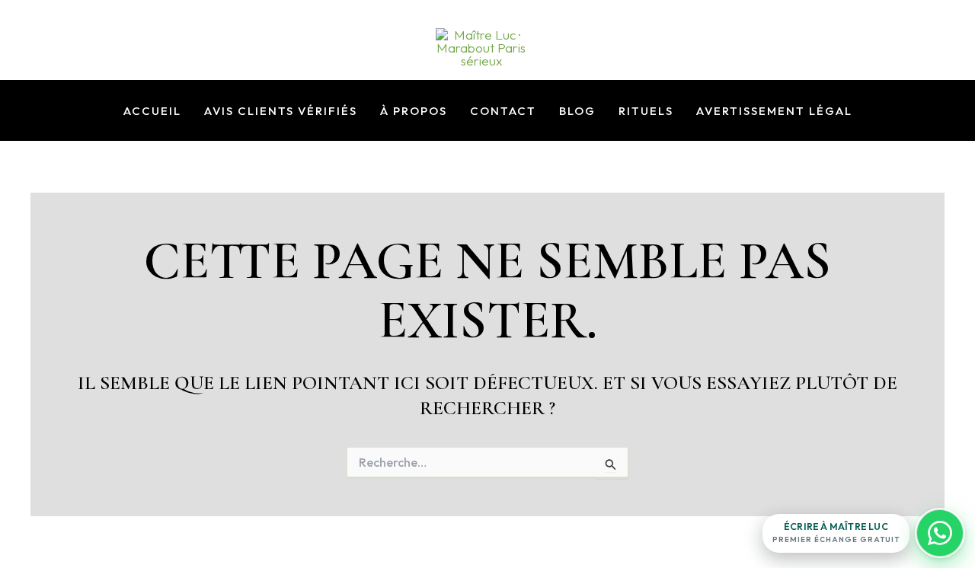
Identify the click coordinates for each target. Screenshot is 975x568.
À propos (413, 111)
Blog (577, 111)
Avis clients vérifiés (280, 111)
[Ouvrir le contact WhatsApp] (940, 533)
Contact (503, 111)
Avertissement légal (774, 111)
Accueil (152, 111)
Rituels (646, 111)
